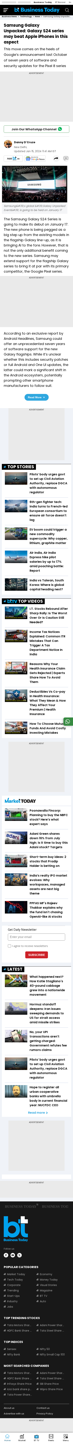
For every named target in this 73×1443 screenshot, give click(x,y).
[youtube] (12, 1255)
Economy (46, 1274)
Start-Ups (13, 1296)
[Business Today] (37, 10)
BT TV (43, 1296)
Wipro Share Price (51, 1389)
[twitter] (19, 1255)
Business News (9, 16)
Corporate (14, 1285)
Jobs (10, 1307)
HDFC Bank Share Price (19, 1330)
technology (26, 16)
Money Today (49, 1280)
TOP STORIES (20, 466)
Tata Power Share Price (19, 1395)
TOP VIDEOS (30, 601)
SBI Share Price (49, 1384)
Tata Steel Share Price (52, 1330)
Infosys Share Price (19, 1384)
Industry (12, 1301)
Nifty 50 (45, 1349)
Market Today (16, 1274)
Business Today (43, 2)
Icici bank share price (19, 1389)
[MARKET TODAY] (20, 801)
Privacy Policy (44, 1413)
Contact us (43, 1408)
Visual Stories (48, 1285)
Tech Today (15, 1280)
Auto (43, 1301)
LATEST (14, 969)
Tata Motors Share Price (19, 1325)
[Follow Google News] (35, 158)
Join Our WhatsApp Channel (34, 129)
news (37, 16)
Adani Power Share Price (52, 1325)
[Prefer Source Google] (13, 158)
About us (9, 1408)
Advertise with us (14, 1413)
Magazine (46, 1290)
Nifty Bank (13, 1354)
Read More (35, 397)
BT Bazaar (60, 2)
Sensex (11, 1349)
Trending (13, 1290)
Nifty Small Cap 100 (52, 1354)
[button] (65, 1438)
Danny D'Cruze (24, 142)
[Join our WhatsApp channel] (67, 725)
